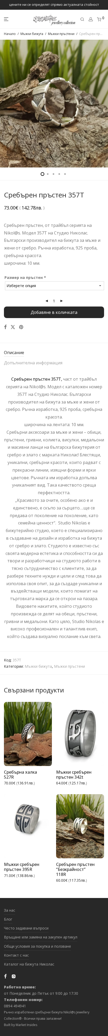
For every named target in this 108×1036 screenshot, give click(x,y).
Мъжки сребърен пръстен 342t (73, 774)
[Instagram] (13, 975)
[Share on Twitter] (12, 327)
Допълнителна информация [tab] (33, 363)
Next (103, 103)
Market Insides (26, 1025)
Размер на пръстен (25, 277)
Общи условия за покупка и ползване (37, 946)
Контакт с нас (16, 955)
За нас (9, 910)
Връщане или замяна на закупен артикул (40, 937)
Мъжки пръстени (61, 34)
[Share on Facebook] (5, 327)
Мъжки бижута (31, 34)
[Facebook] (5, 975)
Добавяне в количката (54, 312)
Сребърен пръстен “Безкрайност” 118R (75, 869)
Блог (8, 919)
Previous (5, 103)
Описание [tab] (14, 352)
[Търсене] (82, 19)
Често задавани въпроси (26, 928)
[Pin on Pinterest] (21, 327)
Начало (10, 34)
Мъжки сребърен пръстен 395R (21, 866)
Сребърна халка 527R (20, 774)
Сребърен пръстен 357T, (36, 379)
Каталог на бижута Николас (29, 964)
